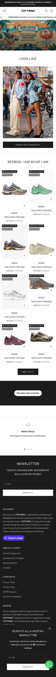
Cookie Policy (9, 587)
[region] (28, 433)
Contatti (6, 567)
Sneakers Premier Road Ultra (15, 217)
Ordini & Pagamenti (12, 553)
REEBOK (14, 213)
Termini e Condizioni (12, 596)
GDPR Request (10, 592)
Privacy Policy (9, 582)
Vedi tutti (28, 372)
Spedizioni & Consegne (13, 558)
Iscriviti (28, 667)
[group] (28, 35)
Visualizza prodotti (28, 145)
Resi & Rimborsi (10, 563)
